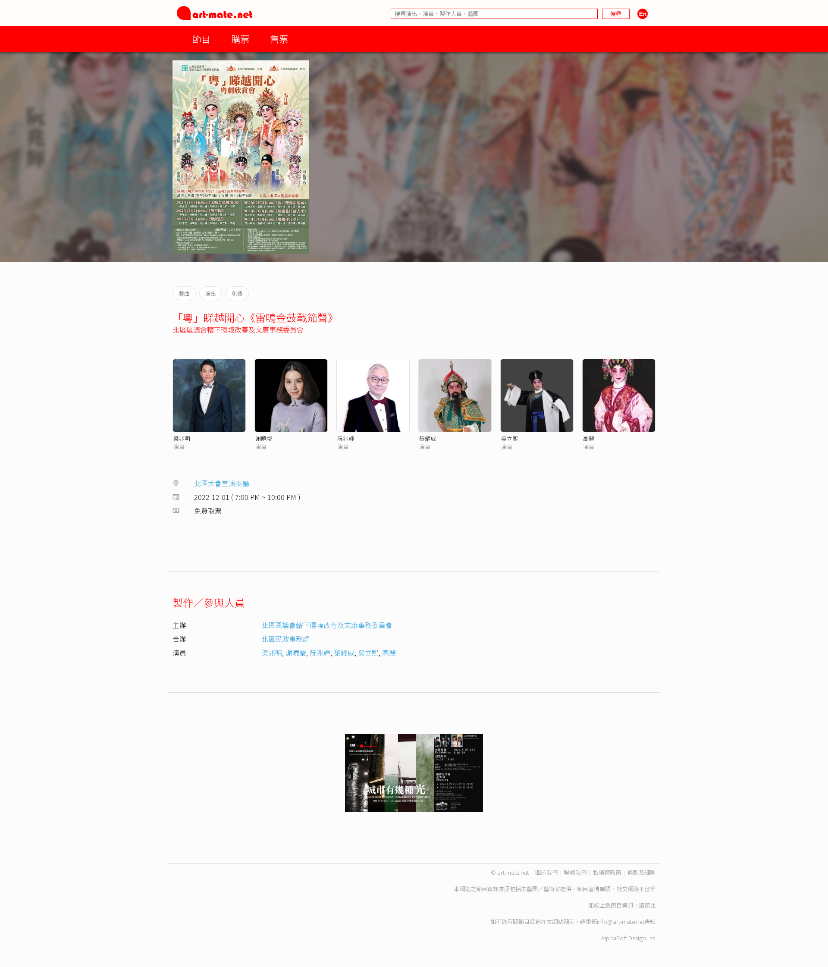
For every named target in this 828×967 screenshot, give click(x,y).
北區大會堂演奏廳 (221, 483)
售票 (279, 38)
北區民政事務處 (285, 639)
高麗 (588, 438)
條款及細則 (641, 872)
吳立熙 (509, 438)
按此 (650, 905)
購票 (240, 38)
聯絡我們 (575, 872)
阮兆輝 (345, 438)
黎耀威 (427, 438)
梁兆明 (181, 438)
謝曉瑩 (263, 438)
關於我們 (546, 872)
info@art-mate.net (620, 921)
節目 (201, 38)
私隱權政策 (607, 872)
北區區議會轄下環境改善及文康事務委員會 (238, 329)
